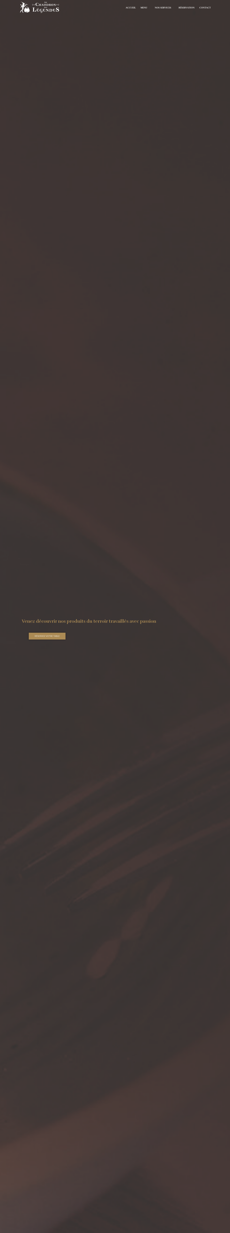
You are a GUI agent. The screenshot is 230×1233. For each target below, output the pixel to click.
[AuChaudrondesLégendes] (40, 7)
